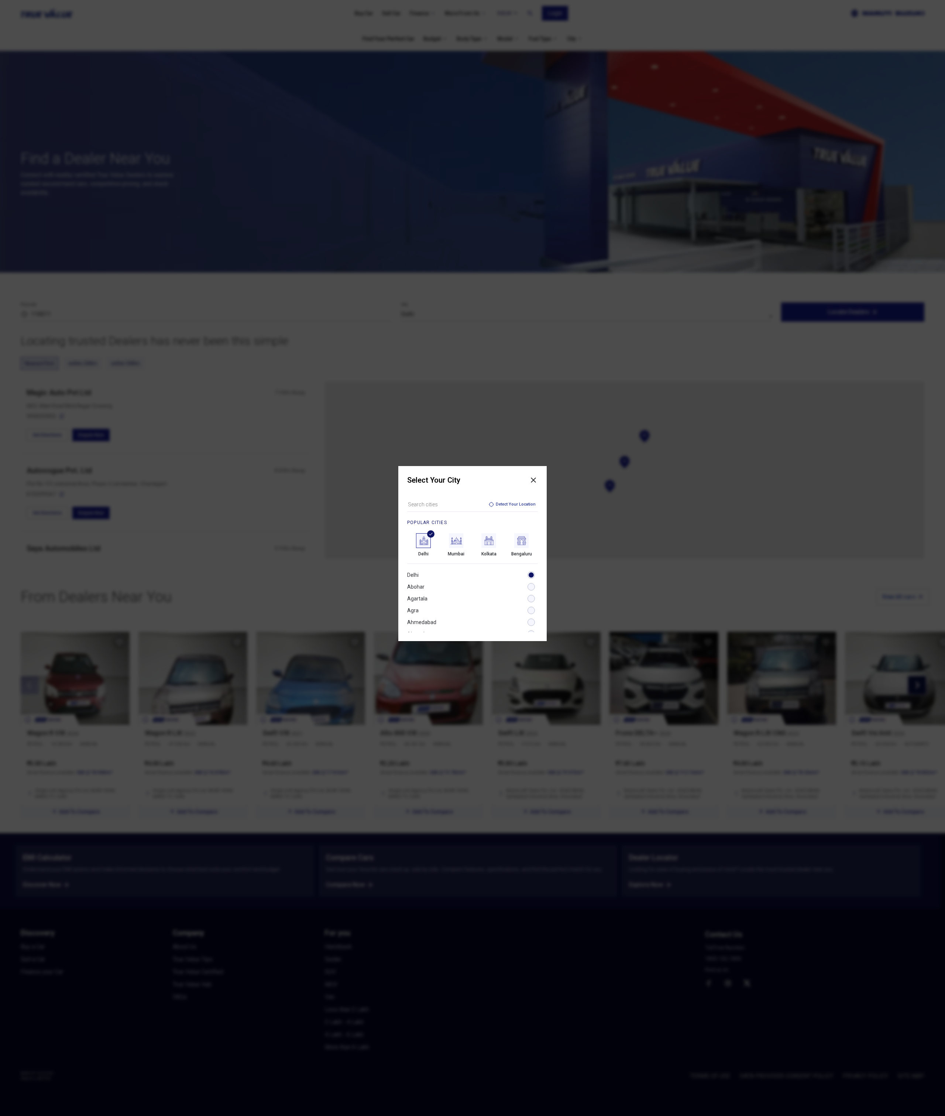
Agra (413, 610)
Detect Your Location (516, 504)
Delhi (413, 575)
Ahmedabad (421, 622)
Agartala (417, 599)
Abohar (416, 587)
